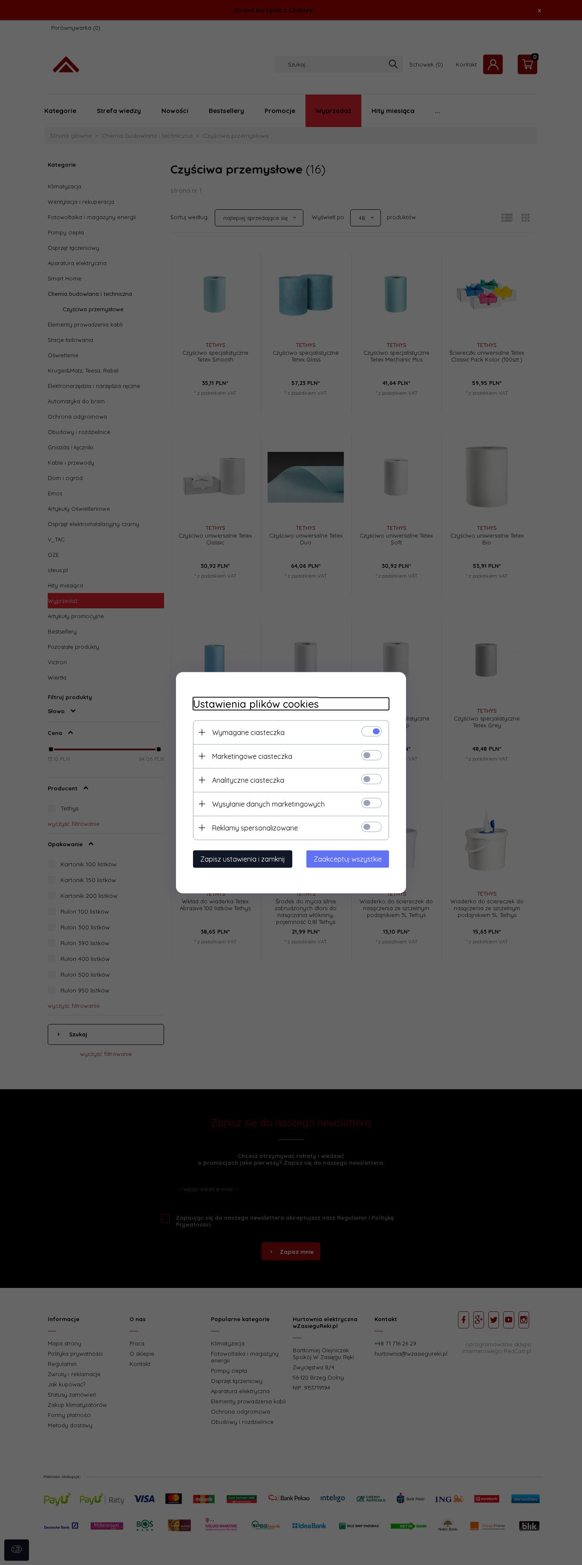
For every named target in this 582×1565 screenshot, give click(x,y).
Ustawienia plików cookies (256, 703)
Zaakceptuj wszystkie (348, 858)
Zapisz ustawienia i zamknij (242, 858)
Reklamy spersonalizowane (255, 827)
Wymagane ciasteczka (248, 732)
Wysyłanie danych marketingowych (268, 803)
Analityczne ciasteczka (248, 779)
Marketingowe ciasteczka (252, 756)
